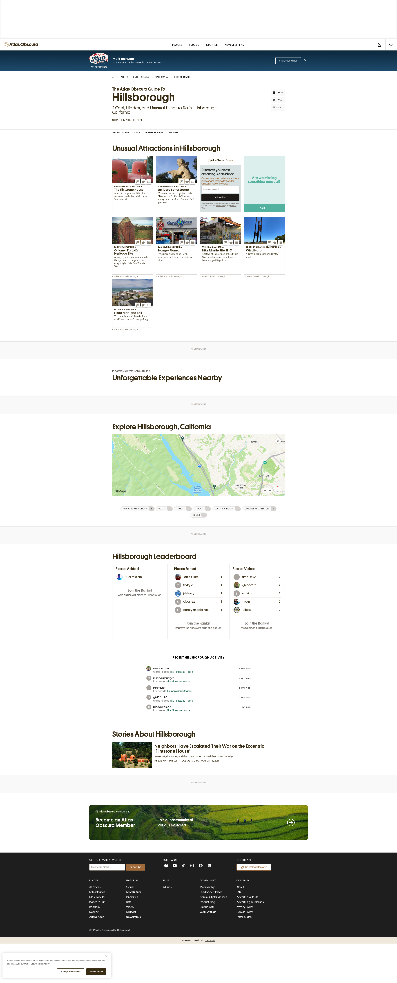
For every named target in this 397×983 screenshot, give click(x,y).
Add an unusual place (130, 595)
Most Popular (97, 897)
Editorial (132, 880)
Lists (128, 902)
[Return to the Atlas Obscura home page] (21, 44)
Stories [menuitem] (174, 132)
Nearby (94, 912)
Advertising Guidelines (250, 902)
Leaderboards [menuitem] (154, 132)
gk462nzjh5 (160, 697)
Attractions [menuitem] (120, 132)
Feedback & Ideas (211, 892)
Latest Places (97, 892)
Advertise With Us (247, 897)
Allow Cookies (96, 971)
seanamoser (161, 668)
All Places (95, 887)
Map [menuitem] (137, 132)
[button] (137, 181)
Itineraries (132, 897)
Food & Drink (133, 892)
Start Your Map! (288, 60)
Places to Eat (97, 902)
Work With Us (208, 912)
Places (93, 880)
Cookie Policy (244, 912)
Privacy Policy (221, 206)
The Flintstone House (181, 672)
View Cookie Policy (40, 964)
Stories (130, 887)
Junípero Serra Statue (179, 691)
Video (130, 907)
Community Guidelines (213, 897)
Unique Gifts (207, 907)
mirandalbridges (163, 678)
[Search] (391, 44)
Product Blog (207, 902)
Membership (207, 887)
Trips (166, 880)
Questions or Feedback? (198, 940)
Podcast (131, 912)
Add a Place (96, 917)
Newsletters (133, 917)
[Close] (106, 956)
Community (208, 880)
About (240, 887)
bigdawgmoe (162, 707)
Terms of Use (244, 917)
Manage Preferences (70, 971)
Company (242, 880)
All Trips (167, 887)
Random (94, 907)
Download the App (256, 867)
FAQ (238, 892)
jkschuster (159, 687)
